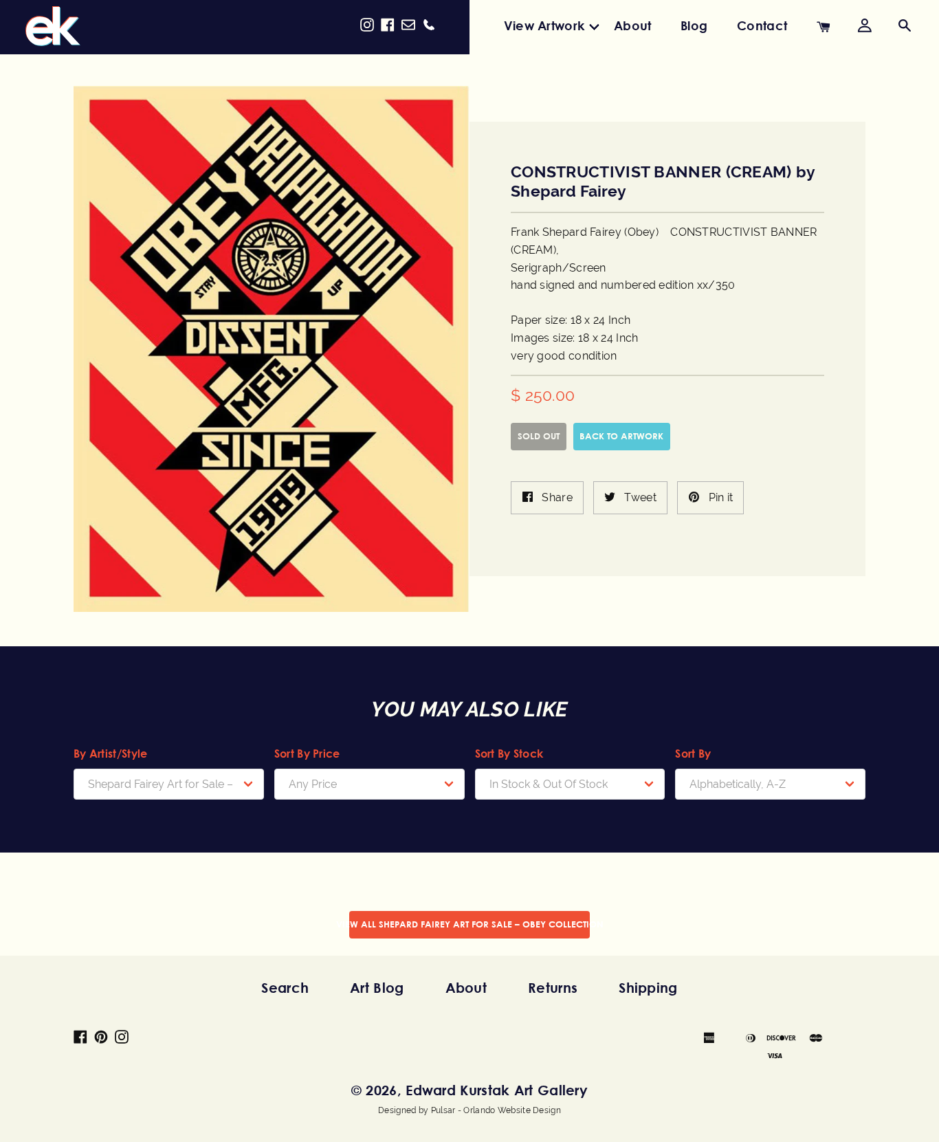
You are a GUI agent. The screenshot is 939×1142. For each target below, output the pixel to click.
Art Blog (377, 988)
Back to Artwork (621, 435)
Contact (762, 25)
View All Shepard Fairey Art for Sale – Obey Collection (469, 924)
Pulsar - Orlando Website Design (496, 1110)
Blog (694, 25)
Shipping (648, 988)
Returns (552, 988)
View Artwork (544, 25)
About (633, 25)
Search (285, 988)
